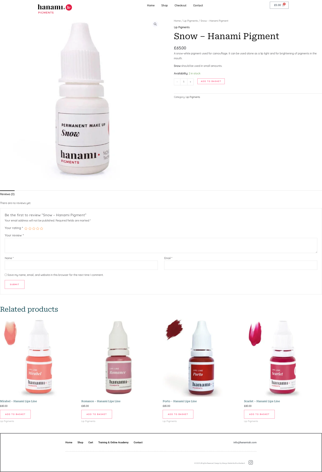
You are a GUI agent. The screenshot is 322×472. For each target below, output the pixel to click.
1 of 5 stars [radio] (26, 228)
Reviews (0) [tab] (7, 194)
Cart (90, 442)
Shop (164, 5)
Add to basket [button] (15, 414)
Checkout (180, 5)
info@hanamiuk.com (245, 442)
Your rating (14, 228)
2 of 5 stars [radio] (30, 228)
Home (150, 5)
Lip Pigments (190, 20)
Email (168, 258)
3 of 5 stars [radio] (33, 228)
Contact (198, 5)
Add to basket (211, 81)
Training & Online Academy (113, 442)
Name (9, 258)
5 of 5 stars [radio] (41, 228)
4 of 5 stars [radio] (37, 228)
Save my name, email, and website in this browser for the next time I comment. (55, 275)
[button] (155, 24)
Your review (14, 235)
